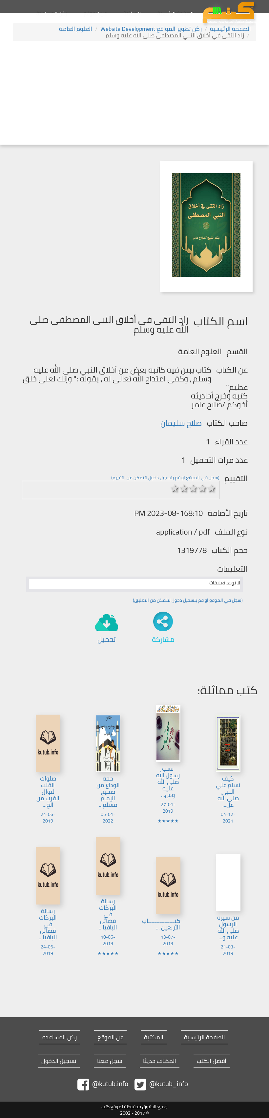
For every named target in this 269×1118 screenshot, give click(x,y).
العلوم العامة (75, 28)
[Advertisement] (134, 94)
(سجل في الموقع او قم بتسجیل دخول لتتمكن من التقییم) (165, 477)
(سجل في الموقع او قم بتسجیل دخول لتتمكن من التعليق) (188, 600)
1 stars (174, 488)
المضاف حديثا (159, 1061)
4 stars (202, 488)
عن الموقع (95, 13)
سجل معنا (109, 1061)
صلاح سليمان (181, 423)
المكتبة (132, 13)
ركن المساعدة (51, 13)
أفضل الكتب (211, 1061)
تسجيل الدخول (58, 1061)
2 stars (184, 488)
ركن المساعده (59, 1037)
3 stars (193, 488)
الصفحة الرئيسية (175, 13)
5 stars (211, 488)
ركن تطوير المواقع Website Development (151, 28)
